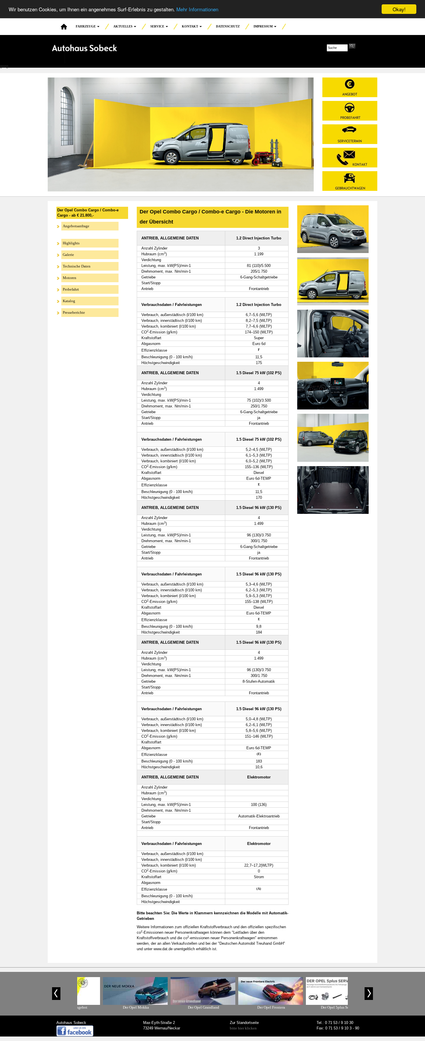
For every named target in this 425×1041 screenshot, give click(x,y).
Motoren (69, 278)
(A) (258, 888)
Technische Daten (76, 266)
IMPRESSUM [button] (264, 26)
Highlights (71, 243)
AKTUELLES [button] (123, 26)
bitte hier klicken (243, 1028)
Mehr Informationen (197, 9)
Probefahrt (71, 289)
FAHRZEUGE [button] (86, 26)
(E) (259, 754)
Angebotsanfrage (76, 226)
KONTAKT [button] (190, 26)
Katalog (69, 301)
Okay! (399, 9)
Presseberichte (74, 312)
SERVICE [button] (157, 26)
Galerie (68, 254)
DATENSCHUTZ (228, 26)
